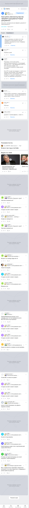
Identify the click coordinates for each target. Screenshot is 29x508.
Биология (9, 314)
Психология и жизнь (12, 375)
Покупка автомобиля (13, 256)
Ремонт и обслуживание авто (10, 14)
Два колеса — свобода (13, 216)
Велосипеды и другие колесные (15, 465)
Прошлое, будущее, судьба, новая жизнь (15, 198)
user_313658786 (7, 145)
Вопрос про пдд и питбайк (10, 148)
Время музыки (14, 145)
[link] (10, 163)
